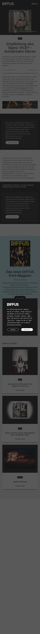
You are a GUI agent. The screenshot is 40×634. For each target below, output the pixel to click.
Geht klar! (27, 329)
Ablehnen (13, 329)
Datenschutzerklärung (14, 325)
